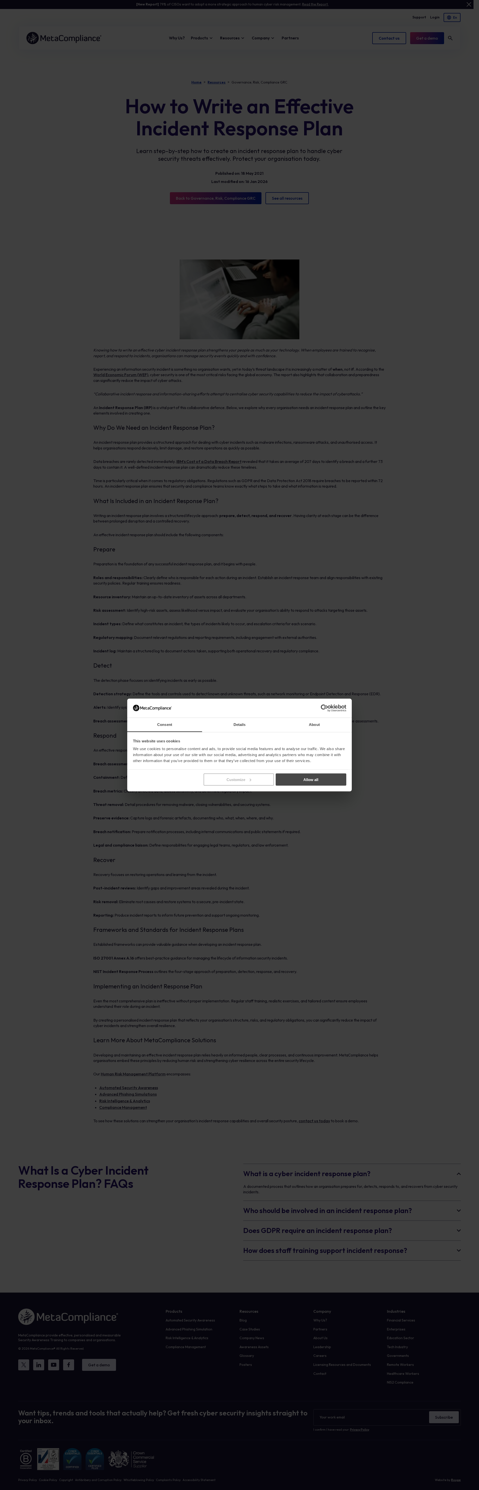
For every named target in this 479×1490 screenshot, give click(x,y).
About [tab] (314, 724)
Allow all (310, 779)
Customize (236, 779)
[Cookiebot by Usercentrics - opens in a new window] (324, 708)
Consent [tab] (164, 724)
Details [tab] (240, 724)
